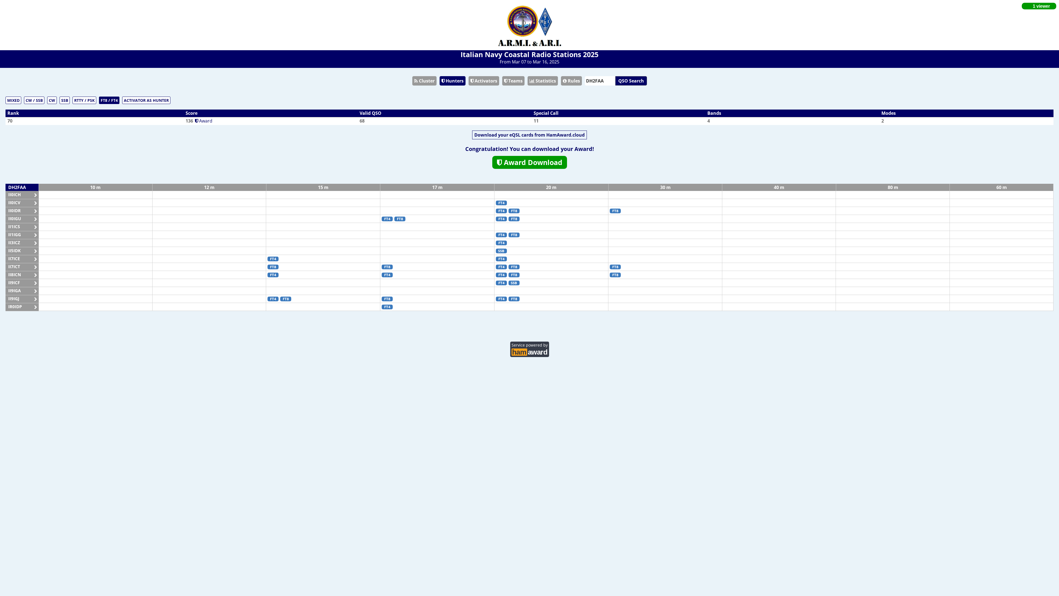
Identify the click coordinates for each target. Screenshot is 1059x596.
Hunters (454, 81)
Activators (485, 81)
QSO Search (631, 81)
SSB (64, 100)
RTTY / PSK (84, 100)
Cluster (426, 81)
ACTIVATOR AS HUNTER (146, 100)
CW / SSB (34, 100)
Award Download (532, 162)
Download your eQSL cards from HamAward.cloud (529, 135)
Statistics (545, 81)
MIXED (13, 100)
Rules (573, 81)
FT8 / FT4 (109, 100)
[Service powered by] (529, 351)
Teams (515, 81)
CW (52, 100)
